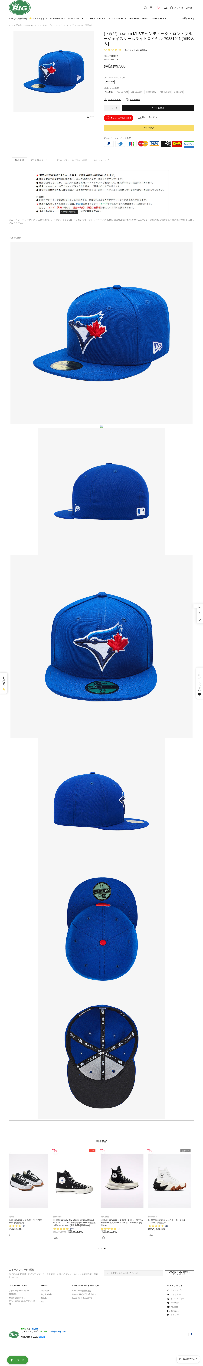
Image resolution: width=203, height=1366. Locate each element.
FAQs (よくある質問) (82, 1298)
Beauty (43, 1298)
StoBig (42, 1337)
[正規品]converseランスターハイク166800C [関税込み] (148, 1221)
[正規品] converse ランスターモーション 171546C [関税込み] (52, 1221)
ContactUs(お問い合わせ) (83, 1294)
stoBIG (20, 7)
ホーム (11, 25)
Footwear (44, 1290)
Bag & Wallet (46, 1294)
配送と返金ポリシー (18, 1298)
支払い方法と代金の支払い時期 (22, 1302)
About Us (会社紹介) (81, 1290)
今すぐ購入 (149, 127)
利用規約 (13, 1294)
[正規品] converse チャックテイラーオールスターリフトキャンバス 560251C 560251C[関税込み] (102, 1222)
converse (37, 1217)
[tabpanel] (54, 1196)
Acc (42, 1301)
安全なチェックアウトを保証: (117, 138)
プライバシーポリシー (19, 1290)
